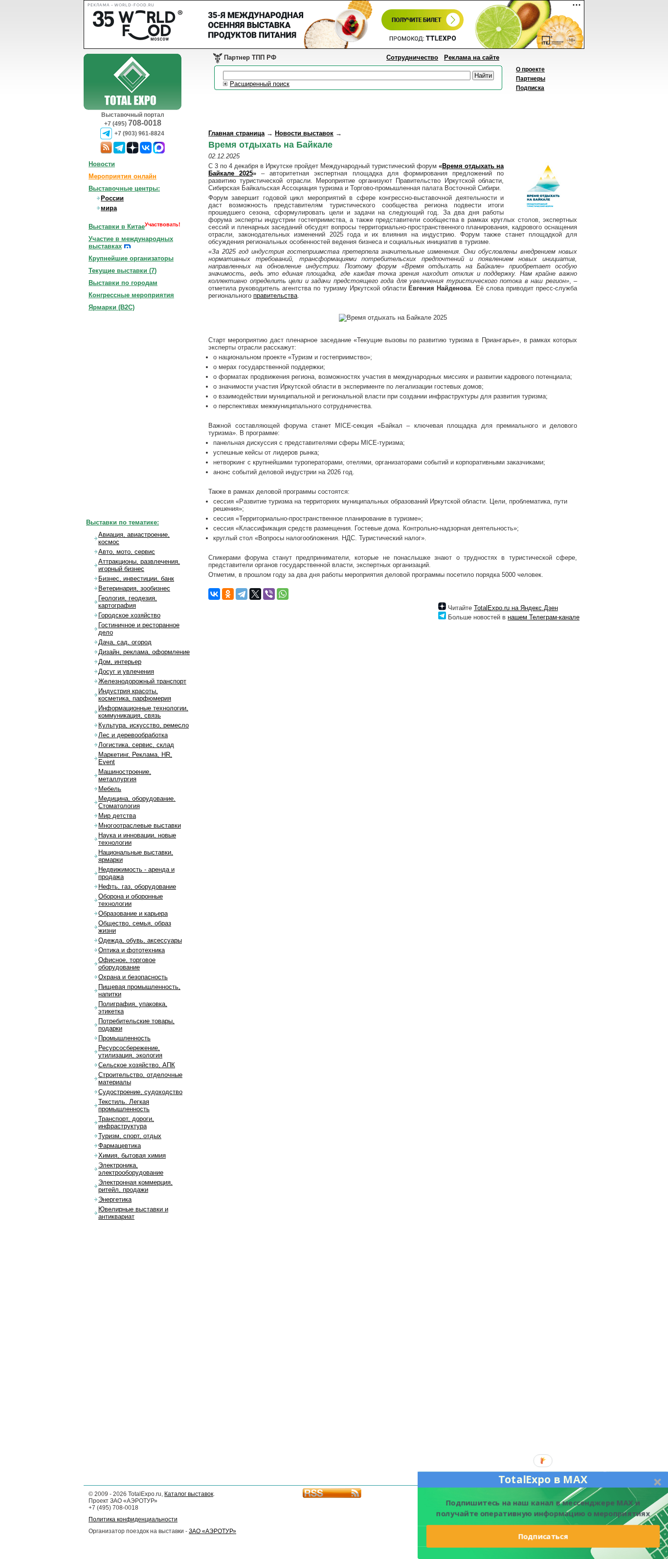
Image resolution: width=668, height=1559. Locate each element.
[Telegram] (241, 594)
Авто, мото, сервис (126, 551)
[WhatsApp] (283, 594)
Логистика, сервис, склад (136, 744)
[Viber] (269, 594)
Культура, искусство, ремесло (143, 725)
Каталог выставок (188, 1494)
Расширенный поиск (259, 84)
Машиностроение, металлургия (124, 775)
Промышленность (124, 1038)
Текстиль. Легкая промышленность (124, 1105)
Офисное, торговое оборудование (127, 963)
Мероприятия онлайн (122, 176)
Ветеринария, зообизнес (134, 588)
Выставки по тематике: (122, 522)
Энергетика (115, 1199)
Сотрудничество (412, 57)
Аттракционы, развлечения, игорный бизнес (139, 565)
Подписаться (543, 1536)
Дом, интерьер (119, 661)
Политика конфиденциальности (133, 1519)
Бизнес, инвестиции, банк (136, 578)
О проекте (530, 69)
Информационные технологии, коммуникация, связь (143, 711)
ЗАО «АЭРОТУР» (212, 1531)
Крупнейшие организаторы (131, 258)
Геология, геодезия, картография (127, 601)
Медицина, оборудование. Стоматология (137, 802)
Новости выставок (304, 133)
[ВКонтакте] (214, 594)
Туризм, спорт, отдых (129, 1136)
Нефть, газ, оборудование (137, 886)
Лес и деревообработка (133, 735)
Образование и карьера (133, 913)
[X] (255, 594)
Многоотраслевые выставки (139, 825)
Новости (102, 164)
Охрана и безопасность (133, 977)
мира (109, 208)
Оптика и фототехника (131, 950)
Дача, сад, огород (125, 642)
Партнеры (530, 78)
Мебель (109, 788)
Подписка (530, 88)
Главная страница (236, 133)
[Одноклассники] (228, 594)
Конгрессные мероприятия (131, 295)
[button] (543, 1479)
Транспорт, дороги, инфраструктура (126, 1122)
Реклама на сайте (471, 57)
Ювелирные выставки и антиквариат (133, 1213)
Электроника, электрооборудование (130, 1169)
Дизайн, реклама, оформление (144, 652)
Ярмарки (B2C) (111, 307)
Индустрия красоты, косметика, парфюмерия (134, 694)
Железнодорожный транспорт (142, 681)
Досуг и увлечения (126, 671)
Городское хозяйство (129, 615)
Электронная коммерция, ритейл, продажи (135, 1186)
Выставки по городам (123, 282)
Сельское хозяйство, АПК (136, 1065)
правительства (275, 295)
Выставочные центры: (124, 188)
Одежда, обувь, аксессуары (140, 940)
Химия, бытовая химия (132, 1155)
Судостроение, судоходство (140, 1092)
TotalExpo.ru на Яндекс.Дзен (516, 608)
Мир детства (117, 815)
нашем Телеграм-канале (543, 617)
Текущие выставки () (122, 270)
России (112, 198)
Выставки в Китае (117, 226)
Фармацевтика (119, 1145)
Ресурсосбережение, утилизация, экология (130, 1051)
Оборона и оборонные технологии (130, 900)
